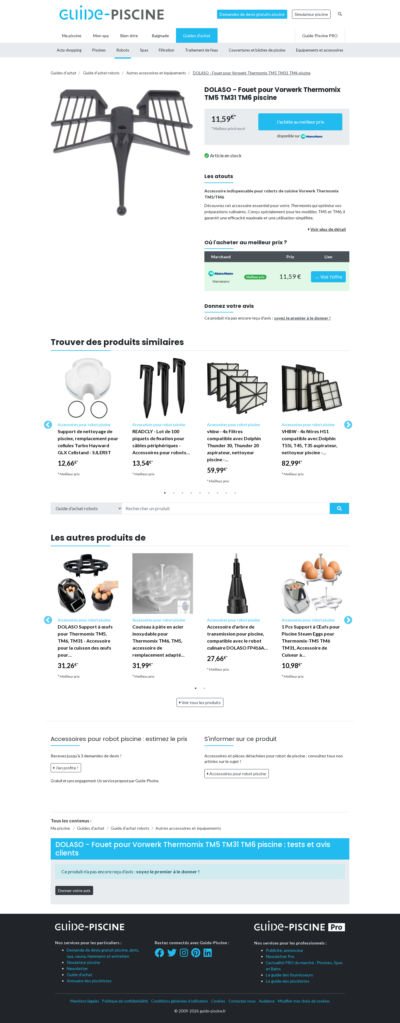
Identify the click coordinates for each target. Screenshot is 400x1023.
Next (346, 423)
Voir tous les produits (201, 702)
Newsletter (77, 968)
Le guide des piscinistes (288, 980)
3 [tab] (182, 493)
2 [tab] (174, 493)
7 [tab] (217, 493)
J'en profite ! (66, 767)
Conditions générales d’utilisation (179, 1001)
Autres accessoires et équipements (156, 73)
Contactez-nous (242, 1001)
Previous (46, 423)
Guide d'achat (79, 974)
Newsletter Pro (280, 956)
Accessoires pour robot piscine (237, 773)
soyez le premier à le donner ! (302, 317)
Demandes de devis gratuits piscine (252, 14)
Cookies (218, 1001)
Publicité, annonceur (284, 950)
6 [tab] (209, 493)
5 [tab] (200, 493)
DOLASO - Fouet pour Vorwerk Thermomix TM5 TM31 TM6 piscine (251, 73)
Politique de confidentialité (125, 1001)
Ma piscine (60, 828)
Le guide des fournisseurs (289, 974)
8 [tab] (226, 493)
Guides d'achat (63, 73)
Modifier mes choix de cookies (304, 1001)
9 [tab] (235, 493)
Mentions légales (84, 1001)
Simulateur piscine (311, 14)
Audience (267, 1001)
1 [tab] (165, 493)
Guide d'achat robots (101, 73)
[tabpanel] (88, 419)
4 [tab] (191, 493)
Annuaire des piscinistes (89, 980)
